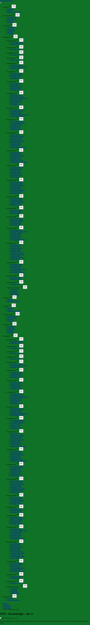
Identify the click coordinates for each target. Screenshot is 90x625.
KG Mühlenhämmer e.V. (7, 1)
